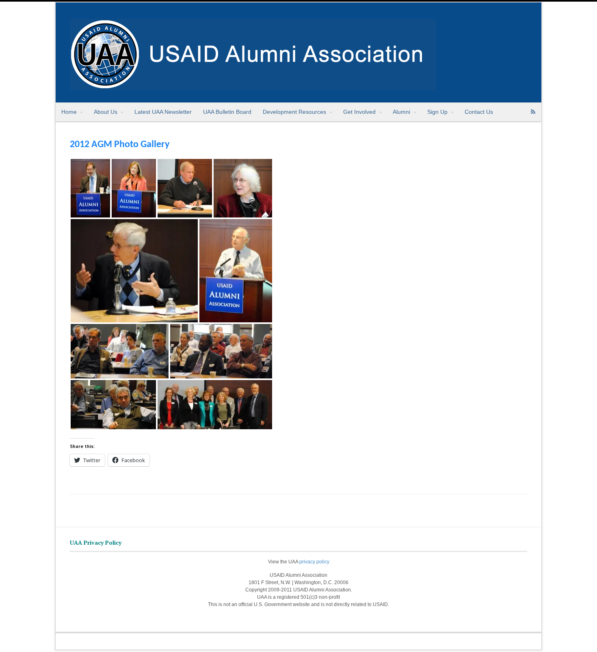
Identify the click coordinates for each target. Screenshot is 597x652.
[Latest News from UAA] (252, 86)
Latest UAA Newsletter (163, 112)
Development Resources (294, 112)
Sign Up (437, 112)
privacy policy (314, 562)
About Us (105, 112)
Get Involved (359, 112)
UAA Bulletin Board (227, 112)
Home (69, 112)
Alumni (401, 112)
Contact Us (479, 112)
